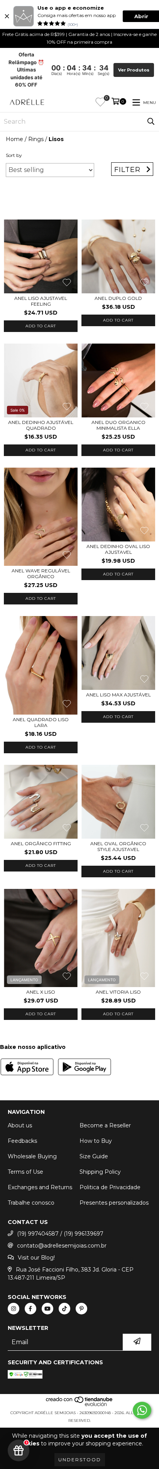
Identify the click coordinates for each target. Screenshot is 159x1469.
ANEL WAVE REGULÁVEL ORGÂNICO (41, 573)
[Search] (151, 121)
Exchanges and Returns (40, 1187)
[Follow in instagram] (13, 1308)
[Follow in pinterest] (81, 1308)
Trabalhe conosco (31, 1202)
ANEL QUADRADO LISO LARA (41, 722)
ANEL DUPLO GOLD (118, 298)
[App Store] (27, 1068)
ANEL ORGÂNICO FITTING (41, 843)
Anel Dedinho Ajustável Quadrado (40, 425)
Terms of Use (25, 1171)
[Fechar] (7, 16)
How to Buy (96, 1140)
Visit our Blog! (36, 1257)
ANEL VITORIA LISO (118, 992)
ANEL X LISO (40, 992)
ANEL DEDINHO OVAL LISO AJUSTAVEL (118, 549)
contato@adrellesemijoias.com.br (62, 1245)
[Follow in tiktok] (64, 1308)
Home (14, 139)
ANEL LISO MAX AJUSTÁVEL (118, 695)
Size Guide (94, 1156)
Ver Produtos (133, 70)
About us (20, 1125)
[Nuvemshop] (79, 1405)
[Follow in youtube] (47, 1308)
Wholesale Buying (32, 1156)
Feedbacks (22, 1140)
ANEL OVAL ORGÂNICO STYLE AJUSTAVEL (118, 846)
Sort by (14, 155)
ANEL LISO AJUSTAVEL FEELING (40, 301)
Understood (79, 1459)
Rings (36, 139)
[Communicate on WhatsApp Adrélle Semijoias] (142, 1410)
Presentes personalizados (114, 1202)
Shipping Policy (100, 1171)
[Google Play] (85, 1068)
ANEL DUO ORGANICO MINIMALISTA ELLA (118, 425)
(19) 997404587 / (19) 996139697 (60, 1233)
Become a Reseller (105, 1125)
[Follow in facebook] (30, 1308)
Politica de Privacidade (110, 1187)
